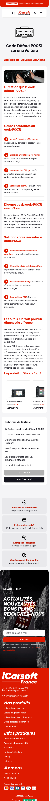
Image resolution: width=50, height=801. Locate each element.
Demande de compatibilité (16, 743)
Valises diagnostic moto (15, 712)
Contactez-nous (11, 773)
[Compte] (35, 13)
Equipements (10, 726)
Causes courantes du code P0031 (23, 434)
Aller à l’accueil (24, 479)
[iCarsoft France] (24, 13)
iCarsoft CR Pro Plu (24, 329)
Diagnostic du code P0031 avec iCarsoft (21, 441)
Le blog (7, 756)
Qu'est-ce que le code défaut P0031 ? (24, 429)
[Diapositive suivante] (39, 395)
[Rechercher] (13, 13)
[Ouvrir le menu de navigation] (7, 13)
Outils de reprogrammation (16, 721)
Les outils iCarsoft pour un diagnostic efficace (19, 458)
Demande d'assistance (14, 738)
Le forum (8, 761)
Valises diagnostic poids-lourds (18, 717)
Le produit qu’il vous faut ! (18, 465)
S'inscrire (24, 639)
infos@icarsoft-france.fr (17, 696)
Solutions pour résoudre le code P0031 (22, 450)
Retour (26, 472)
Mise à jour (9, 747)
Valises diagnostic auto (14, 708)
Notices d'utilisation (13, 752)
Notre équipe (10, 777)
